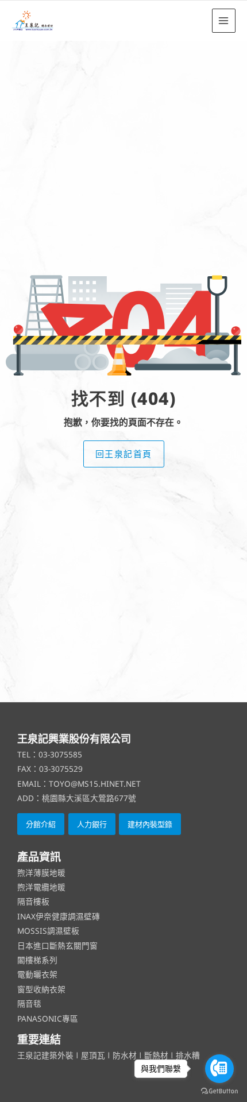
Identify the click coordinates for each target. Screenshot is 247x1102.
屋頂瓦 (94, 1055)
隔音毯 (29, 1003)
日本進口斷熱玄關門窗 (57, 945)
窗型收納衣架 (41, 989)
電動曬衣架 (37, 974)
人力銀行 (92, 824)
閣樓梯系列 (37, 959)
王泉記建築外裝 (46, 1055)
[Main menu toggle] (224, 20)
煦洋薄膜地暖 (41, 872)
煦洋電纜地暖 (41, 886)
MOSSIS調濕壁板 (48, 930)
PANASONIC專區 (47, 1018)
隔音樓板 (33, 901)
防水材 (125, 1055)
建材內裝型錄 (150, 824)
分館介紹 (41, 824)
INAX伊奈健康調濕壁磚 (58, 916)
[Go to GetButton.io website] (219, 1090)
